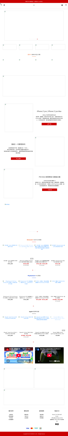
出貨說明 (26, 418)
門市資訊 (11, 418)
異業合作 (41, 416)
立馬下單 (49, 124)
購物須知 (26, 414)
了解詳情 (49, 190)
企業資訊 (11, 414)
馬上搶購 (18, 158)
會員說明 (41, 414)
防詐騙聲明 (11, 419)
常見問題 (41, 418)
